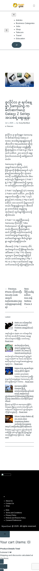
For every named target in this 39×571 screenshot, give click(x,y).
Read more (9, 341)
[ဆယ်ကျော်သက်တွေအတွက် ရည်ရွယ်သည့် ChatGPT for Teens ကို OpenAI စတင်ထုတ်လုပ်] (9, 348)
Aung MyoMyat (24, 123)
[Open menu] (6, 30)
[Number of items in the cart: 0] (34, 6)
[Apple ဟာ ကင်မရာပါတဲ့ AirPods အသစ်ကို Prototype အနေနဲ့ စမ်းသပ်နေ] (9, 325)
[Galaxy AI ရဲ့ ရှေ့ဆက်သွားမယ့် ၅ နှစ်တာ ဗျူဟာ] (9, 371)
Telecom (10, 126)
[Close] (5, 534)
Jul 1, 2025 (9, 123)
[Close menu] (14, 14)
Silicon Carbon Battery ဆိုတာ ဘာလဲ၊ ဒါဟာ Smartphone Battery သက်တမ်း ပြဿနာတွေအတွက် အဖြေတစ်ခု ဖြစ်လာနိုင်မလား (19, 421)
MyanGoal (6, 526)
